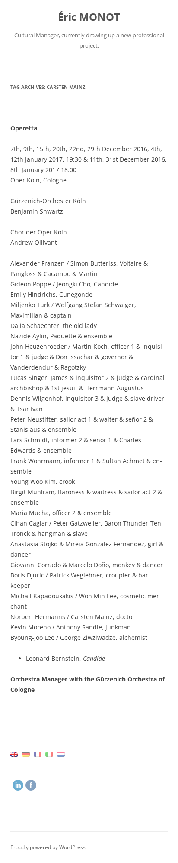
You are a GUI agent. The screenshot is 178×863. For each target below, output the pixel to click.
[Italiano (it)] (49, 754)
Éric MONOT (89, 17)
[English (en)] (14, 754)
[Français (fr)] (37, 754)
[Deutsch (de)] (26, 754)
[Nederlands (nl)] (61, 754)
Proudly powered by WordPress (48, 847)
